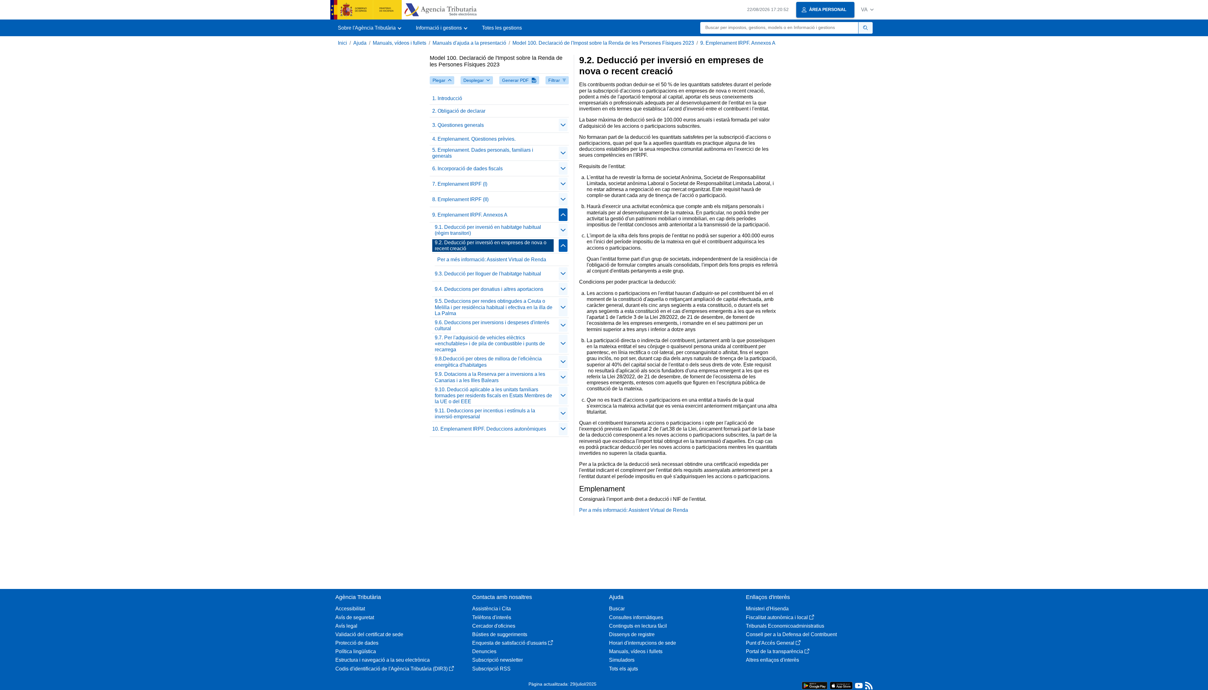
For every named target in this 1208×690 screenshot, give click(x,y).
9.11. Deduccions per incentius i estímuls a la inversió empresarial (485, 413)
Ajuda (359, 43)
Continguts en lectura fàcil (638, 626)
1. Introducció (447, 98)
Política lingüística (355, 651)
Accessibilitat (350, 608)
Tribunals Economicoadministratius (785, 626)
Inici (342, 43)
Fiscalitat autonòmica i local (777, 617)
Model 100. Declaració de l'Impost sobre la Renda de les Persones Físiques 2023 (603, 43)
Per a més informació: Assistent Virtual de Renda (491, 259)
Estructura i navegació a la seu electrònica (382, 660)
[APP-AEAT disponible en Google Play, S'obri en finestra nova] (814, 685)
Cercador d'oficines (493, 626)
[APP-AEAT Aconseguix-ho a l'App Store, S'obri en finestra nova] (841, 685)
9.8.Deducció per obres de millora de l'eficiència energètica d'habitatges (488, 361)
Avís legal (346, 626)
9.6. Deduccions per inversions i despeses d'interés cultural (492, 325)
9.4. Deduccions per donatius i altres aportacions (489, 289)
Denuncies (484, 651)
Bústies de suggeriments (499, 634)
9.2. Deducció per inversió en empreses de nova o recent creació (490, 245)
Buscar (617, 608)
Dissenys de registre (632, 634)
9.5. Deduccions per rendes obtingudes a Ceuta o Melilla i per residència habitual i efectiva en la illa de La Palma (493, 307)
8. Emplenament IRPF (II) (460, 199)
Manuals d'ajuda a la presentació (469, 43)
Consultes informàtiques (636, 617)
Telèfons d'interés (491, 617)
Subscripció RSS (491, 668)
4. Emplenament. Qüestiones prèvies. (474, 139)
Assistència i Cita (491, 608)
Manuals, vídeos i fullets (399, 43)
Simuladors (622, 660)
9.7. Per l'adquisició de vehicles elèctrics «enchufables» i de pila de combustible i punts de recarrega (490, 343)
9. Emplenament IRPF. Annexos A (737, 43)
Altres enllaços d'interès (772, 660)
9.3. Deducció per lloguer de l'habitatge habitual (488, 273)
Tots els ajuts (623, 668)
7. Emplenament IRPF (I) (459, 184)
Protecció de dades (356, 643)
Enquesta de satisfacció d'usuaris (509, 643)
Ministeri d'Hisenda (767, 608)
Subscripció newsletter (497, 660)
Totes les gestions (502, 28)
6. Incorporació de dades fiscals (467, 168)
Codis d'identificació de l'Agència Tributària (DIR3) (391, 668)
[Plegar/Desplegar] (563, 125)
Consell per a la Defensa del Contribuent (791, 634)
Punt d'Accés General (770, 643)
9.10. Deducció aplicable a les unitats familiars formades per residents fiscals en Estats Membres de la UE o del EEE (493, 395)
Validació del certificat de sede (369, 634)
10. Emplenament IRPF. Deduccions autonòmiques (489, 429)
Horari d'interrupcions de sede (642, 643)
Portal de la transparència (774, 651)
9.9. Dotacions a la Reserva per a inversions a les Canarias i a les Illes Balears (490, 377)
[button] (867, 10)
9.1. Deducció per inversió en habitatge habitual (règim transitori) (488, 230)
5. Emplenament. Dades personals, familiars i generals (482, 153)
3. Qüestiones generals (458, 125)
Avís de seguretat (354, 617)
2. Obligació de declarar (458, 111)
